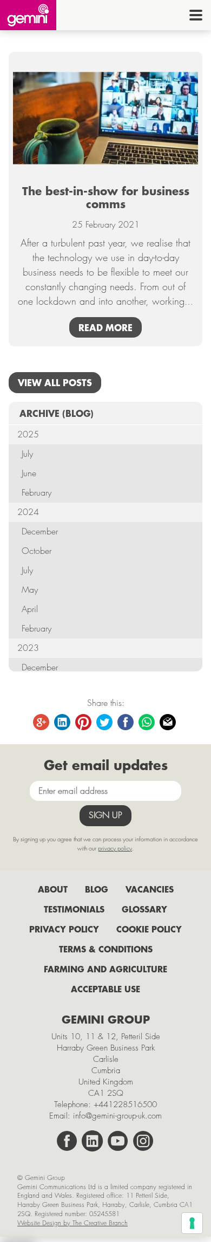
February (36, 492)
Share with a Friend (168, 722)
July (27, 453)
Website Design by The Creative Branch (72, 1222)
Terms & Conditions (106, 949)
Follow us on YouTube (118, 1141)
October (36, 551)
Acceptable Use (105, 988)
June (29, 473)
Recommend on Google (41, 722)
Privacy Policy (64, 929)
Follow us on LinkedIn (92, 1141)
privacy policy (115, 848)
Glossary (144, 909)
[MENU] (196, 15)
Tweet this (105, 722)
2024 (28, 512)
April (30, 609)
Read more (105, 327)
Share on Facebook (126, 722)
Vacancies (150, 889)
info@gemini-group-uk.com (117, 1115)
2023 (28, 648)
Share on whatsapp (147, 722)
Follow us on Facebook (67, 1141)
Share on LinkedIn (62, 722)
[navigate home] (28, 15)
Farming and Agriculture (105, 969)
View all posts (55, 382)
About (53, 889)
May (30, 589)
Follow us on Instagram (143, 1141)
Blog (96, 889)
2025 (28, 434)
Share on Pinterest (84, 722)
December (40, 531)
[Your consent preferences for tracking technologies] (192, 1223)
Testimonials (74, 909)
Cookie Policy (149, 929)
